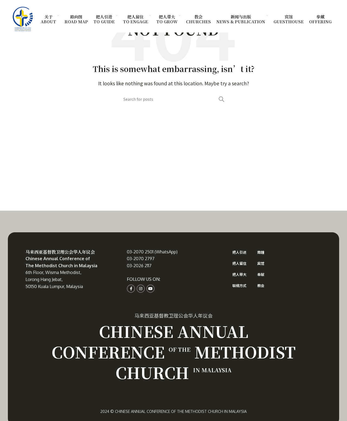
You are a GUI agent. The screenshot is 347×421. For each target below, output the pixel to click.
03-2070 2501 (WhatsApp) (152, 251)
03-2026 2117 (139, 265)
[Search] (221, 99)
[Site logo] (23, 18)
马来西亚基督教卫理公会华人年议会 (60, 252)
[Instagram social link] (141, 289)
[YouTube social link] (150, 289)
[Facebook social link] (131, 289)
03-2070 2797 (141, 258)
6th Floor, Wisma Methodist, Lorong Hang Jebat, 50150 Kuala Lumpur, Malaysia (54, 279)
